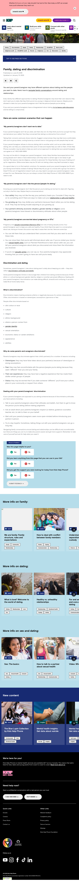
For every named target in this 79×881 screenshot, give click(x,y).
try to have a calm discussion (63, 107)
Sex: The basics (11, 664)
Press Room (6, 820)
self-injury (74, 738)
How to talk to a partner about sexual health (48, 665)
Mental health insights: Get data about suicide (47, 729)
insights (48, 741)
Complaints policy (45, 816)
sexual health (14, 673)
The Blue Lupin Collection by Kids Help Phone (16, 729)
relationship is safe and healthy (62, 198)
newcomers (55, 50)
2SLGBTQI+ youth (22, 50)
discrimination (16, 47)
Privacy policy (44, 820)
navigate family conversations (40, 90)
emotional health (53, 609)
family (31, 47)
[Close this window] (75, 8)
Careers (5, 816)
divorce (73, 548)
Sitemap (42, 828)
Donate (5, 813)
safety (47, 612)
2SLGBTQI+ (50, 47)
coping (47, 544)
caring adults (9, 738)
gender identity (11, 326)
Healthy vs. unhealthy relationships (47, 600)
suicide (41, 741)
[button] (44, 20)
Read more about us (57, 765)
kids (18, 738)
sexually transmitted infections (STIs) (27, 225)
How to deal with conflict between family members (48, 536)
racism (33, 50)
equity (25, 47)
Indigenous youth (9, 50)
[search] (74, 20)
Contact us (6, 824)
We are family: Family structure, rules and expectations (14, 537)
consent (25, 673)
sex (48, 50)
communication (42, 548)
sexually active (20, 252)
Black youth (59, 47)
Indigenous (40, 50)
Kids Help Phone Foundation (49, 832)
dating (7, 47)
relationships (39, 47)
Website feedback (45, 813)
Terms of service (45, 824)
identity (64, 50)
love (25, 609)
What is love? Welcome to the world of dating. (16, 600)
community (16, 544)
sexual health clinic (16, 243)
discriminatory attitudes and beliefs (21, 271)
